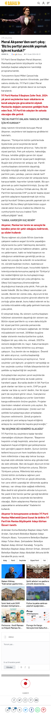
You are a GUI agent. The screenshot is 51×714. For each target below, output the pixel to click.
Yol (44, 560)
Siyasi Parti (34, 560)
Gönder (9, 667)
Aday (5, 560)
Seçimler (22, 560)
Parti (13, 560)
